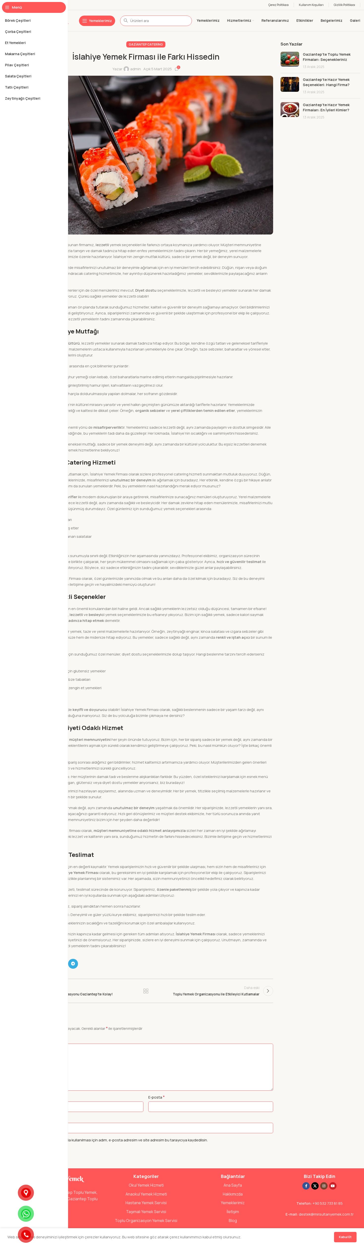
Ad (22, 1097)
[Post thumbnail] (290, 60)
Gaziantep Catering (146, 44)
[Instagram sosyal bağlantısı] (324, 1186)
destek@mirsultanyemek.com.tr (326, 1214)
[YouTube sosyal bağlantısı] (333, 1186)
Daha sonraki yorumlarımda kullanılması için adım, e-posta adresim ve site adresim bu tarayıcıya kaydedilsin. (116, 1140)
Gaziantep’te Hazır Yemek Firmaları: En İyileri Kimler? (326, 107)
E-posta (156, 1097)
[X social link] (315, 1186)
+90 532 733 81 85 (327, 1203)
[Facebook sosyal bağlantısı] (306, 1186)
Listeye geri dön (146, 991)
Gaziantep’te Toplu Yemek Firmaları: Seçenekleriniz (327, 57)
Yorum (25, 1039)
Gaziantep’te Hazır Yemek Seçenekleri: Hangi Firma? (326, 82)
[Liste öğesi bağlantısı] (146, 1185)
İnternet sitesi (31, 1118)
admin (135, 68)
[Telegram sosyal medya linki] (73, 964)
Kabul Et (345, 1237)
